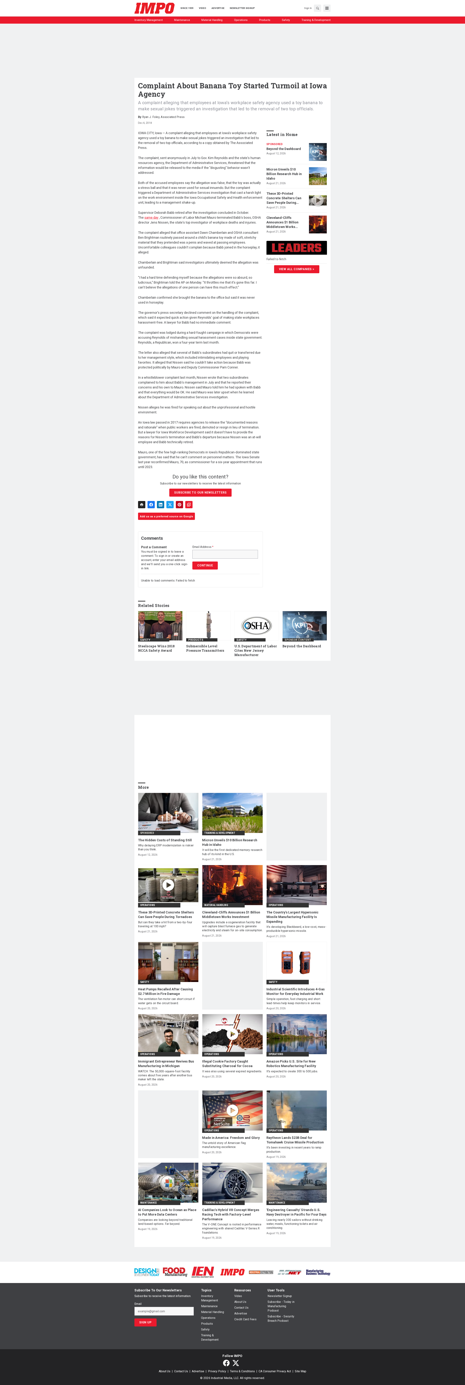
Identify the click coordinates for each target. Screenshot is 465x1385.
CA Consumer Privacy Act (275, 1371)
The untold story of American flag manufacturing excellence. (224, 1145)
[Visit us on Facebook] (226, 1363)
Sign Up (145, 1322)
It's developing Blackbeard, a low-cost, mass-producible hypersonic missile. (296, 929)
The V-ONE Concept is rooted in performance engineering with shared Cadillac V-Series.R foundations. (231, 1228)
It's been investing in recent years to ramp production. (294, 1149)
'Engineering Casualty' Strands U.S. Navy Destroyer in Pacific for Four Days (296, 1212)
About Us (164, 1371)
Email (137, 1303)
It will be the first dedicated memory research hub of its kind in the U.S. (232, 852)
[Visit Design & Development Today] (146, 1272)
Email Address (203, 547)
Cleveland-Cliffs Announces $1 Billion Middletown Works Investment (282, 222)
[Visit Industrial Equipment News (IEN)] (202, 1272)
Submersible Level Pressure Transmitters (205, 648)
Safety (145, 639)
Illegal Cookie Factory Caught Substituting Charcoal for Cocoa (227, 1063)
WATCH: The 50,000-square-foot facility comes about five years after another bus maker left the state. (165, 1075)
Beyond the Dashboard (283, 149)
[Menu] (327, 8)
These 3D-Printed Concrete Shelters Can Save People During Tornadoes (283, 198)
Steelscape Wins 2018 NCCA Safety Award (156, 648)
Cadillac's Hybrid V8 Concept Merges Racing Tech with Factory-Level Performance (230, 1214)
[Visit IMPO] (232, 1272)
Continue (205, 565)
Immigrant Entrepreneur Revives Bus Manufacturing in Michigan (166, 1063)
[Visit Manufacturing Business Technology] (318, 1272)
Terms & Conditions (242, 1371)
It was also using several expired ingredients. (232, 1071)
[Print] (141, 504)
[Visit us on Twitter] (235, 1363)
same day (151, 217)
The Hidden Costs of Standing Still (165, 840)
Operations (147, 905)
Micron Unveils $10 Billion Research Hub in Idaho (284, 173)
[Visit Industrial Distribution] (261, 1272)
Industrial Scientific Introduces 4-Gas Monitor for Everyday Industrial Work (295, 991)
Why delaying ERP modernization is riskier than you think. (166, 847)
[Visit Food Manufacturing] (175, 1272)
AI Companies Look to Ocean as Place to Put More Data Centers (167, 1212)
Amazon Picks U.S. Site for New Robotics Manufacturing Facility (291, 1063)
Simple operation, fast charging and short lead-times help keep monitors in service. (293, 1001)
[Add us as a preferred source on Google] (189, 504)
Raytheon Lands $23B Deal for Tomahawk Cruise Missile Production (295, 1140)
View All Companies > (296, 269)
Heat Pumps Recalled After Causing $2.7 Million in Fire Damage (165, 991)
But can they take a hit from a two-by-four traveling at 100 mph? (165, 924)
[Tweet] (170, 504)
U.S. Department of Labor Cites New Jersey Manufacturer (255, 650)
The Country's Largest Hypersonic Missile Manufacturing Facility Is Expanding (292, 916)
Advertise (198, 1371)
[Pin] (179, 504)
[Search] (317, 8)
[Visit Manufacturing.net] (289, 1272)
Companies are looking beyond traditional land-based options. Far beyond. (165, 1222)
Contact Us (181, 1371)
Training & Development (219, 832)
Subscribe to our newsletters (200, 492)
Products (195, 639)
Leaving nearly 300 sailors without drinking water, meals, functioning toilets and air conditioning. (294, 1224)
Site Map (300, 1371)
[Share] (151, 504)
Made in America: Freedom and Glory (231, 1138)
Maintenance (148, 1202)
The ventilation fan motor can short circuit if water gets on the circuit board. (166, 1001)
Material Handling (216, 905)
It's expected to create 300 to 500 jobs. (292, 1071)
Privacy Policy (217, 1371)
